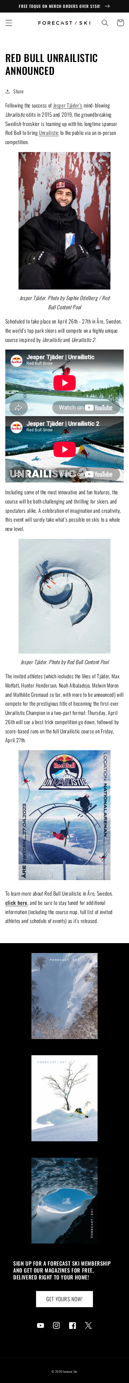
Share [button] (18, 91)
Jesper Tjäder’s (67, 105)
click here (16, 903)
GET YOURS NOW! (64, 1299)
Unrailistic (49, 133)
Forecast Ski (70, 1371)
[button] (8, 22)
